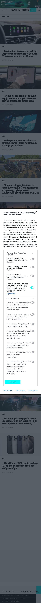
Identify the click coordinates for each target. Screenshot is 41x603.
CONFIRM (12, 382)
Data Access (20, 390)
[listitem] (20, 253)
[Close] (36, 213)
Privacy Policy (33, 390)
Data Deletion (8, 390)
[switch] (32, 259)
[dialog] (20, 302)
